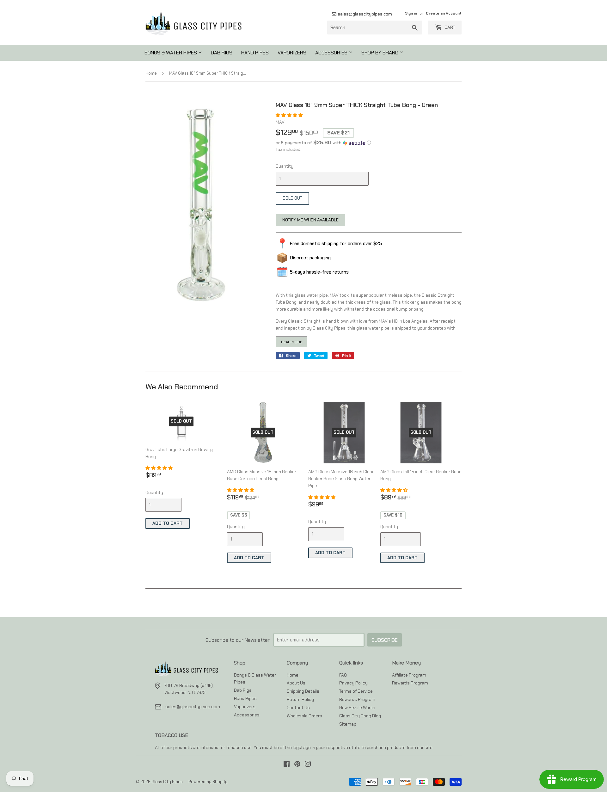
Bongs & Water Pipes (171, 52)
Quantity (284, 166)
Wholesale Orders (304, 716)
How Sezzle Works (357, 707)
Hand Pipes (255, 52)
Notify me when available (310, 220)
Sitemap (347, 724)
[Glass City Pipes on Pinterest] (297, 765)
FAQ (343, 675)
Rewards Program (357, 699)
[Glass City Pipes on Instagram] (308, 765)
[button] (290, 115)
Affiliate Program (409, 675)
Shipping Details (303, 691)
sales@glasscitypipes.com (364, 14)
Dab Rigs (221, 52)
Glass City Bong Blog (360, 716)
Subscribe (384, 640)
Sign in (411, 13)
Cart (449, 27)
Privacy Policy (353, 683)
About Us (296, 683)
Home (151, 73)
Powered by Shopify (208, 781)
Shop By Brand (380, 52)
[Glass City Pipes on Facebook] (286, 765)
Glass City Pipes (167, 781)
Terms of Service (356, 691)
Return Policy (300, 699)
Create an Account (444, 13)
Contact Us (298, 707)
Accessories (332, 52)
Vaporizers (292, 52)
